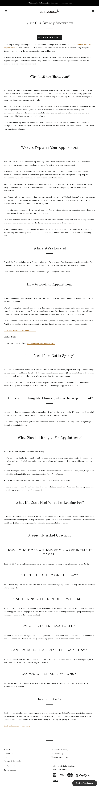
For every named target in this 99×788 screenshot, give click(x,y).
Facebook (10, 766)
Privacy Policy (57, 753)
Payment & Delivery (59, 750)
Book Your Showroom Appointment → (20, 330)
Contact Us (8, 753)
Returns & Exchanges (13, 761)
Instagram (11, 770)
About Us (7, 750)
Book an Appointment (84, 783)
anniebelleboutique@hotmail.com (41, 343)
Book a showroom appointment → (18, 726)
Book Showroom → (49, 37)
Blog (6, 757)
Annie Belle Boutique (66, 766)
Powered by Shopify (59, 769)
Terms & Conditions (59, 757)
